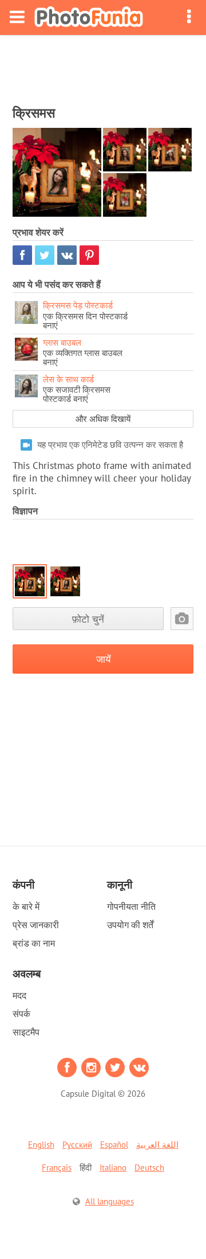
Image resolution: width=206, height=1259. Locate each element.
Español (114, 1144)
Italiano (113, 1167)
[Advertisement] (103, 66)
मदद (19, 995)
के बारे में (26, 906)
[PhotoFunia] (88, 17)
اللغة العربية (157, 1144)
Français (57, 1167)
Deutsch (149, 1167)
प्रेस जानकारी (36, 924)
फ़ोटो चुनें (88, 618)
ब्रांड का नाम (34, 943)
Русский (77, 1144)
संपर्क (21, 1013)
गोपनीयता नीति (131, 906)
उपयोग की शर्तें (130, 924)
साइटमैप (26, 1032)
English (41, 1144)
